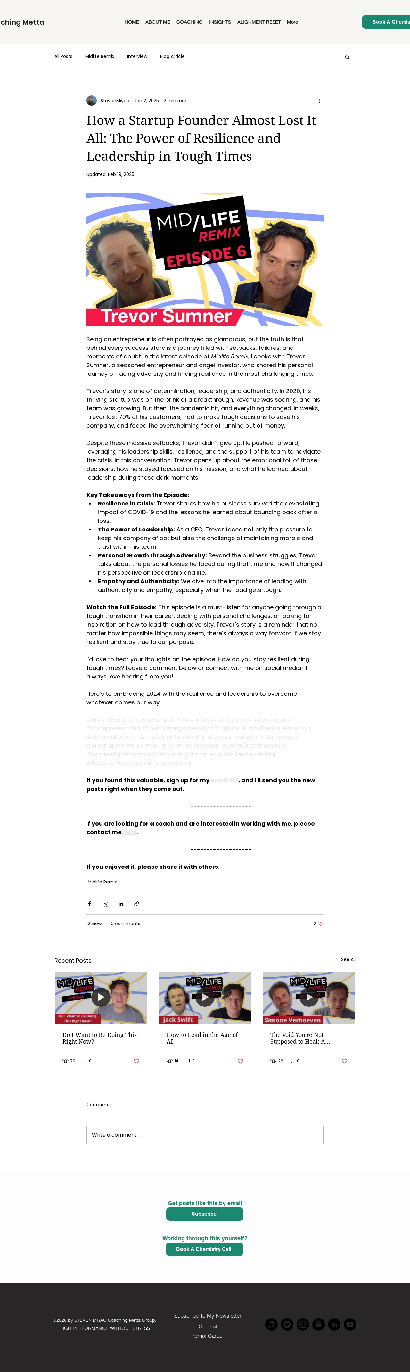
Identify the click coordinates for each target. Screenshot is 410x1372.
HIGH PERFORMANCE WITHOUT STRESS (104, 1328)
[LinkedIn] (334, 1324)
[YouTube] (350, 1324)
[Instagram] (303, 1324)
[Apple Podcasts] (271, 1324)
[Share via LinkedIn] (121, 904)
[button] (347, 56)
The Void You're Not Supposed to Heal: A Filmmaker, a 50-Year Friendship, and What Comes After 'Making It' (302, 1038)
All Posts (63, 56)
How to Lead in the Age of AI (202, 1038)
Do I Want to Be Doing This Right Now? (99, 1038)
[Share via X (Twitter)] (105, 904)
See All (348, 959)
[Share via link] (137, 904)
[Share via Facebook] (89, 904)
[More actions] (320, 100)
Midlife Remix (99, 56)
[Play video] (205, 259)
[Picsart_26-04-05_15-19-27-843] (318, 1324)
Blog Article (172, 56)
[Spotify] (287, 1324)
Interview (137, 56)
